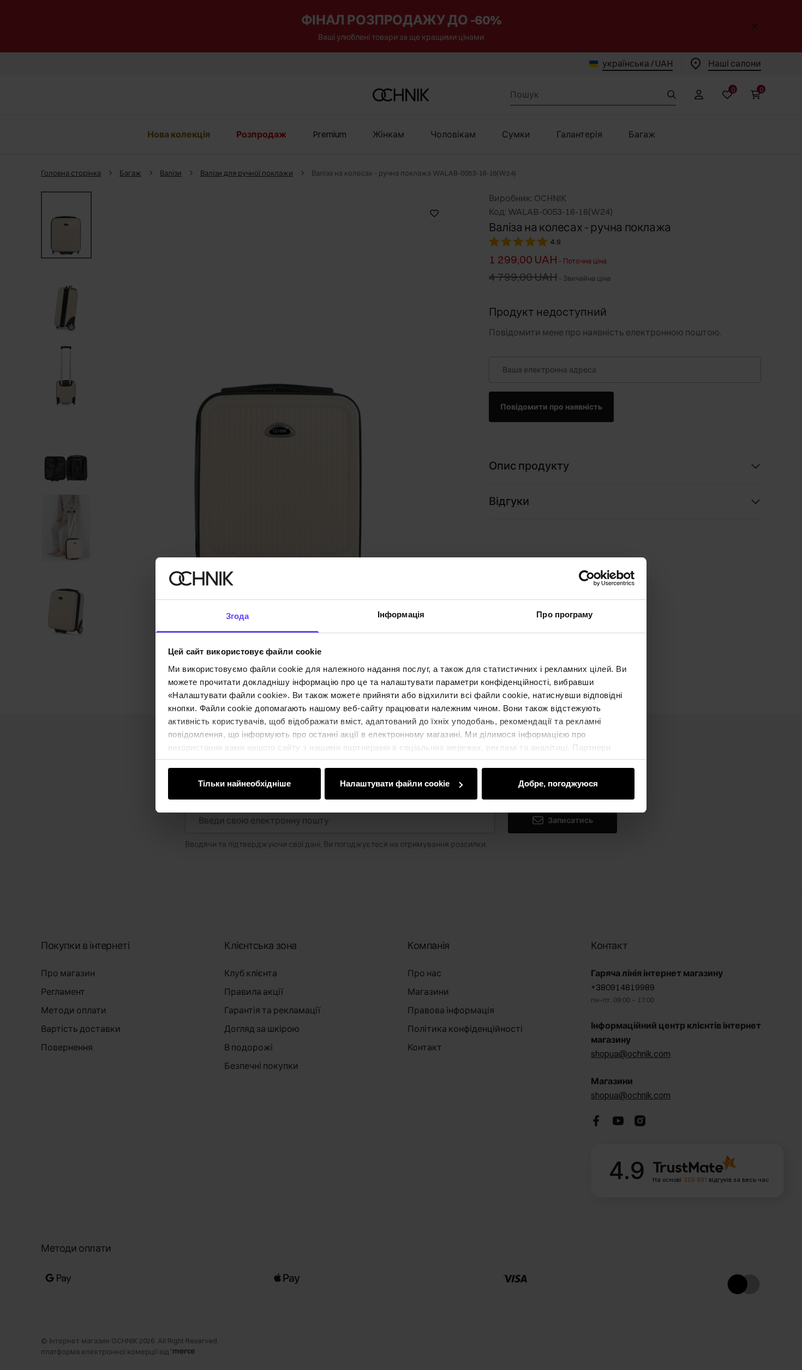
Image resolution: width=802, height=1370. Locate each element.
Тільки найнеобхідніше (244, 783)
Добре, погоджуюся (558, 783)
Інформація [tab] (401, 614)
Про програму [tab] (564, 614)
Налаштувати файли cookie (395, 783)
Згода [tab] (237, 616)
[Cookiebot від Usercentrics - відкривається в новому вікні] (587, 578)
